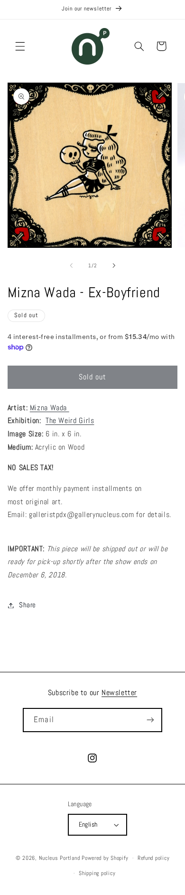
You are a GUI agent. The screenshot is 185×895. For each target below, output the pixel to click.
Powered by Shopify (105, 858)
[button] (20, 46)
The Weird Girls (70, 420)
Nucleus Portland (59, 858)
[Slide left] (71, 265)
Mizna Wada (49, 408)
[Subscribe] (150, 720)
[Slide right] (113, 265)
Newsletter (119, 692)
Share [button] (27, 605)
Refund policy (154, 858)
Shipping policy (97, 873)
